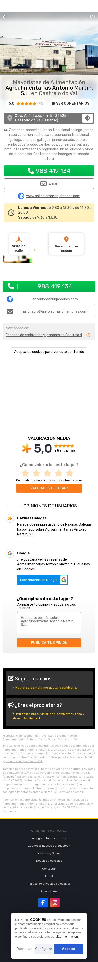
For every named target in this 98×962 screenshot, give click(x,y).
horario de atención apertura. (61, 769)
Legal (49, 876)
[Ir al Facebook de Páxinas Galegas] (43, 902)
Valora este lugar (49, 488)
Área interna (49, 891)
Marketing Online (49, 853)
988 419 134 (53, 170)
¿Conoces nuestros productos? (49, 845)
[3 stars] (49, 473)
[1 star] (26, 473)
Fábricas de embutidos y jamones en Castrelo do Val (45, 335)
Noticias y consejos (49, 860)
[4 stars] (60, 473)
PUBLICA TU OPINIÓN (49, 643)
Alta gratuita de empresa (49, 838)
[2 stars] (37, 473)
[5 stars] (71, 473)
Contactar (49, 868)
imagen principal (54, 799)
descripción (16, 753)
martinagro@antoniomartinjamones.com (54, 311)
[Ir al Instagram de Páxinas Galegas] (55, 902)
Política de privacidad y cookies (49, 883)
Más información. (67, 936)
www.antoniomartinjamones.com (53, 196)
